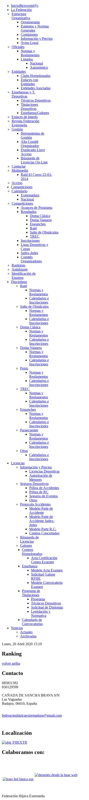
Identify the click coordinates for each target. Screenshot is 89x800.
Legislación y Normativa (40, 614)
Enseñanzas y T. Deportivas (23, 94)
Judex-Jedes (29, 253)
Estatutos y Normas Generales (35, 28)
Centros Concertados (44, 533)
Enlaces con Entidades (29, 82)
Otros (33, 500)
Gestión (17, 129)
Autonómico (39, 67)
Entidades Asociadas (35, 88)
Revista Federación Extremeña (25, 123)
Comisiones (29, 34)
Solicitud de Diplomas (47, 607)
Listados (27, 59)
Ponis (24, 368)
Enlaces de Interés (25, 117)
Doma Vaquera (41, 220)
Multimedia (20, 170)
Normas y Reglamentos (30, 53)
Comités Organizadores (31, 259)
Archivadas (28, 636)
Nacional (36, 63)
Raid (33, 228)
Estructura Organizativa (21, 16)
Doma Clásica (40, 216)
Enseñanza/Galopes (35, 113)
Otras (24, 451)
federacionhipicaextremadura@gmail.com (32, 715)
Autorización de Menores (40, 477)
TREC (34, 236)
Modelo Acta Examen (47, 570)
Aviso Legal (29, 43)
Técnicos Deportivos (36, 100)
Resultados (29, 212)
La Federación (21, 10)
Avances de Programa (36, 208)
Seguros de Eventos (43, 496)
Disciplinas (19, 282)
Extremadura (30, 195)
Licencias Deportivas (44, 471)
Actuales (26, 632)
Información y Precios (36, 39)
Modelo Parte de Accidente (41, 510)
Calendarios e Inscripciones (39, 300)
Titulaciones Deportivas (29, 107)
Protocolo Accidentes (35, 504)
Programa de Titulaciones (31, 593)
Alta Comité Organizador (30, 144)
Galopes (26, 545)
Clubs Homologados (35, 76)
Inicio (24, 6)
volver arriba (11, 663)
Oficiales (18, 47)
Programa (38, 599)
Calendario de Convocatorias (32, 622)
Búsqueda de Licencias (29, 539)
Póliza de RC (38, 492)
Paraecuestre (29, 430)
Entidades (19, 71)
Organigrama (30, 22)
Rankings (18, 265)
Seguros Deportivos (34, 484)
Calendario (19, 191)
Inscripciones (30, 240)
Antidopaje (20, 269)
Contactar (19, 166)
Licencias (18, 463)
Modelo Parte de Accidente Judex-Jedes (41, 521)
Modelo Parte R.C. (42, 529)
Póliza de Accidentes (44, 488)
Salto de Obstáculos (44, 232)
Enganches (38, 224)
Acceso (17, 183)
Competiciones (21, 187)
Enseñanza (29, 566)
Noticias (17, 628)
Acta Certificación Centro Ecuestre (44, 560)
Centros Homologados (32, 552)
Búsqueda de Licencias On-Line (34, 160)
